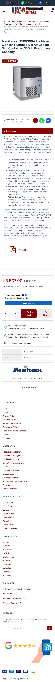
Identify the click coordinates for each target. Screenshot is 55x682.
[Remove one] (5, 313)
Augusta (6, 546)
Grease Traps (8, 474)
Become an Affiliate (11, 427)
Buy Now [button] (46, 313)
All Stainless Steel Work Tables (15, 481)
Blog (5, 409)
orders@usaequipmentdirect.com (17, 589)
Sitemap (6, 438)
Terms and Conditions (12, 423)
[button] (49, 628)
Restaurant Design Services (14, 431)
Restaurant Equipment (17, 21)
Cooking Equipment (11, 459)
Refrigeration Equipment (39, 21)
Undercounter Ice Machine (30, 24)
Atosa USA (7, 521)
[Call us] (35, 120)
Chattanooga (8, 557)
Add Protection (29, 303)
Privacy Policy (9, 416)
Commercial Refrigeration (13, 455)
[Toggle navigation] (4, 10)
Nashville (6, 553)
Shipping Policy (9, 420)
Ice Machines (11, 24)
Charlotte (7, 571)
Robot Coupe (8, 525)
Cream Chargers (10, 489)
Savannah (7, 549)
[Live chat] (48, 120)
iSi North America (10, 528)
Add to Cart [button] (30, 313)
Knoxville (6, 560)
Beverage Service (10, 478)
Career (6, 434)
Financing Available (16, 334)
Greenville (7, 564)
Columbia (7, 568)
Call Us (21, 287)
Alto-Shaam (8, 502)
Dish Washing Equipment (13, 463)
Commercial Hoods (11, 470)
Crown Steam (8, 513)
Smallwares (7, 485)
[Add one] (15, 313)
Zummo (6, 510)
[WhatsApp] (42, 120)
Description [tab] (11, 131)
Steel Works (8, 506)
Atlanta (6, 542)
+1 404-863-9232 (10, 594)
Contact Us (7, 412)
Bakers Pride (8, 517)
